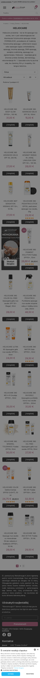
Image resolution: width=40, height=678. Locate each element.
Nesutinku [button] (30, 674)
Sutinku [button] (11, 674)
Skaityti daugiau (19, 668)
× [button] (37, 649)
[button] (20, 670)
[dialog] (20, 662)
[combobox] (35, 650)
